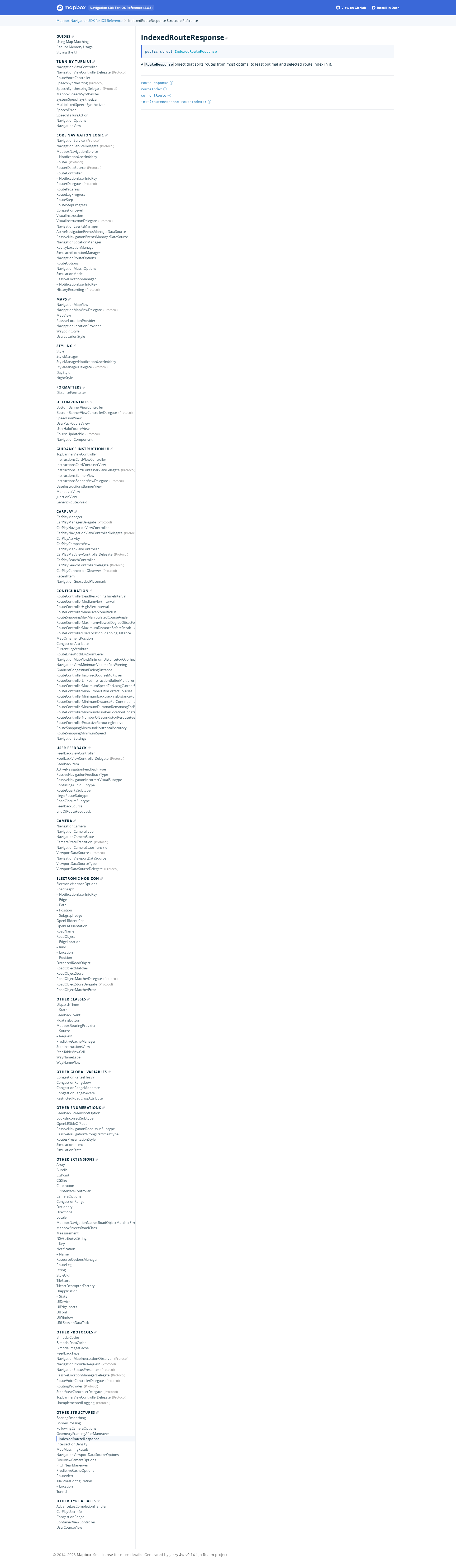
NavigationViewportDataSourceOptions (87, 1454)
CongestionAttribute (72, 643)
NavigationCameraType (74, 831)
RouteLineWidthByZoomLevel (79, 654)
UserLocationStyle (70, 336)
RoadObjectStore (69, 973)
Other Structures (75, 1412)
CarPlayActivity (68, 538)
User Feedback (71, 747)
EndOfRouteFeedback (73, 811)
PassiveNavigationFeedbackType (82, 774)
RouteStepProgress (71, 205)
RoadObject (65, 936)
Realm (208, 1554)
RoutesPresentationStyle (76, 1139)
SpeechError (66, 109)
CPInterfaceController (73, 1191)
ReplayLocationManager (75, 247)
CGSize (61, 1180)
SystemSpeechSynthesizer (77, 99)
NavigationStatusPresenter (77, 1369)
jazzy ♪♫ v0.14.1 (183, 1554)
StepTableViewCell (70, 1051)
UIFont (61, 1312)
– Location (64, 952)
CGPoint (62, 1175)
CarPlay (64, 511)
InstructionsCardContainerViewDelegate (88, 470)
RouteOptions (67, 263)
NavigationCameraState (75, 836)
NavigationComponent (74, 439)
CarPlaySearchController (75, 559)
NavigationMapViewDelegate (79, 309)
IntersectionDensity (71, 1444)
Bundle (62, 1169)
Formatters (69, 387)
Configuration (72, 590)
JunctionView (66, 496)
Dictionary (64, 1206)
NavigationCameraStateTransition (83, 847)
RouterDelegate (68, 183)
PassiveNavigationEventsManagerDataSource (92, 236)
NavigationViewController (76, 67)
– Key (60, 1243)
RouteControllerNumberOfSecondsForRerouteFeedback (95, 717)
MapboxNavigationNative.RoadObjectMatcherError (95, 1222)
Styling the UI (66, 52)
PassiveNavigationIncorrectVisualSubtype (89, 779)
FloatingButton (68, 1020)
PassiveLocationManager (76, 279)
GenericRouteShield (71, 502)
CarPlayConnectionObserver (78, 570)
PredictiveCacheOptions (75, 1470)
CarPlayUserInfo (69, 1511)
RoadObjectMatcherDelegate (79, 978)
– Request (64, 1036)
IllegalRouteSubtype (72, 795)
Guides (63, 36)
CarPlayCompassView (73, 543)
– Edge (61, 899)
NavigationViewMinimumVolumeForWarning (91, 664)
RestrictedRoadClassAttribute (79, 1098)
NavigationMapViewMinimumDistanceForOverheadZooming (95, 659)
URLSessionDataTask (72, 1322)
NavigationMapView (72, 304)
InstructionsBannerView (75, 475)
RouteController (69, 173)
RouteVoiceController (73, 77)
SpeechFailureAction (72, 115)
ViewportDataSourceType (76, 863)
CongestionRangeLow (73, 1082)
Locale (61, 1217)
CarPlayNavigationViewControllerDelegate (89, 533)
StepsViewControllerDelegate (79, 1391)
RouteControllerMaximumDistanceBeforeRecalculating (95, 627)
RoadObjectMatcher (72, 968)
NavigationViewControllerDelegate (83, 72)
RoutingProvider (69, 1386)
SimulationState (69, 1149)
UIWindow (64, 1317)
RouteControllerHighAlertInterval (82, 606)
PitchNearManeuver (72, 1465)
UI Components (72, 402)
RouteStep (64, 199)
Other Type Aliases (76, 1501)
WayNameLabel (68, 1057)
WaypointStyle (67, 331)
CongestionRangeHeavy (75, 1077)
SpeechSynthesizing (72, 83)
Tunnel (61, 1491)
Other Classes (71, 999)
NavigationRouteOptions (76, 258)
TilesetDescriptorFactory (75, 1285)
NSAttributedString (71, 1238)
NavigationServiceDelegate (77, 146)
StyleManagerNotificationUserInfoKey (86, 361)
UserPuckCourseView (73, 423)
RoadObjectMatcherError (76, 989)
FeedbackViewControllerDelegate (82, 758)
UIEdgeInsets (66, 1306)
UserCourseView (69, 1527)
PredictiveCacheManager (76, 1041)
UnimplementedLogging (75, 1402)
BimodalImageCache (72, 1348)
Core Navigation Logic (80, 135)
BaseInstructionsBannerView (79, 486)
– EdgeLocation (68, 941)
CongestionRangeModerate (78, 1087)
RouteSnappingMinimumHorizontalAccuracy (91, 727)
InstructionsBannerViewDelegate (82, 480)
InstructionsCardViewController (81, 459)
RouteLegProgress (70, 194)
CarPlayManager (69, 516)
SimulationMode (69, 273)
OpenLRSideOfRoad (72, 1123)
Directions (64, 1212)
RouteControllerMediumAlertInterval (85, 601)
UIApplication (67, 1291)
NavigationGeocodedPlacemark (81, 581)
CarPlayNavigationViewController (82, 527)
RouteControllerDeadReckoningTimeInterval (91, 596)
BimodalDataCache (71, 1342)
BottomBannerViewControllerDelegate (86, 412)
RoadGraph (65, 889)
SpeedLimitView (69, 418)
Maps (61, 299)
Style (60, 351)
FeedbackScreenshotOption (78, 1113)
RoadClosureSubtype (73, 800)
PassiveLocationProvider (75, 320)
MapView (63, 315)
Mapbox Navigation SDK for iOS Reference (89, 20)
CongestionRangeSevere (75, 1093)
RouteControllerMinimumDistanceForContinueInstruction (95, 701)
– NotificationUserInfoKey (76, 156)
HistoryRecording (70, 289)
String (61, 1270)
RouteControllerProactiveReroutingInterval (90, 722)
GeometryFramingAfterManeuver (82, 1433)
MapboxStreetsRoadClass (76, 1227)
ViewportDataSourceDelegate (79, 868)
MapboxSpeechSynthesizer (77, 94)
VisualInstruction (69, 215)
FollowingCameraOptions (76, 1428)
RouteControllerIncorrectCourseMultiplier (89, 675)
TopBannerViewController (76, 454)
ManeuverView (68, 491)
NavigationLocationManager (78, 242)
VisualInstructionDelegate (76, 220)
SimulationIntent (69, 1144)
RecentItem (65, 576)
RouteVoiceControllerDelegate (80, 1380)
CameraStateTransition (74, 842)
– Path (61, 904)
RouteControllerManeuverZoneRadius (86, 612)
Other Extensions (75, 1159)
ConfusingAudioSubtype (75, 785)
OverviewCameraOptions (76, 1460)
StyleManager (67, 356)
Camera (64, 820)
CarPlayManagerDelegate (76, 522)
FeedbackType (67, 1353)
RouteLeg (64, 1264)
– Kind (61, 947)
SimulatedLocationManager (78, 252)
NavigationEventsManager (77, 226)
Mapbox (84, 1554)
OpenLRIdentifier (70, 920)
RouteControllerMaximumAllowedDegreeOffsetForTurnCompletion (95, 622)
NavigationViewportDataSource (81, 858)
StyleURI (63, 1275)
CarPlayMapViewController (77, 549)
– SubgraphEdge (69, 915)
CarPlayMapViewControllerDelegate (84, 554)
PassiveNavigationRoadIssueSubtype (85, 1128)
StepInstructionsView (73, 1046)
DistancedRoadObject (73, 962)
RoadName (65, 931)
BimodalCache (67, 1337)
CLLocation (65, 1185)
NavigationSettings (71, 738)
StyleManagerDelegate (74, 367)
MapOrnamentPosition (74, 638)
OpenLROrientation (71, 926)
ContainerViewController (75, 1522)
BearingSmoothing (71, 1417)
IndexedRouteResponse (79, 1438)
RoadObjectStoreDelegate (76, 984)
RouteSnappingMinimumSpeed (81, 733)
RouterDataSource (71, 167)
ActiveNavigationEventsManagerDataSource (91, 231)
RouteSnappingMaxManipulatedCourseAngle (91, 617)
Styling (64, 346)
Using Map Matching (72, 41)
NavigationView (68, 125)
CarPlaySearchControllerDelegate (82, 565)
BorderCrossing (68, 1423)
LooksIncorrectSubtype (74, 1118)
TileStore (63, 1280)
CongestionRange (70, 1201)
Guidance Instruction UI (83, 449)
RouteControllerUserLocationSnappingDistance (93, 633)
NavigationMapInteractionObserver (84, 1358)
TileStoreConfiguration (74, 1481)
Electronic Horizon (77, 878)
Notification (65, 1249)
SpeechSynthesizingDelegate (78, 88)
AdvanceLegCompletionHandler (81, 1506)
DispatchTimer (67, 1004)
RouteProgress (68, 189)
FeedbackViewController (75, 753)
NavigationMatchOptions (76, 268)
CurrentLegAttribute (72, 648)
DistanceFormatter (71, 392)
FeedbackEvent (68, 1015)
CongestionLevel (69, 210)
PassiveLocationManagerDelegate (83, 1375)
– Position (64, 910)
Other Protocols (74, 1332)
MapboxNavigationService (77, 151)
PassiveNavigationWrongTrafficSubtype (87, 1134)
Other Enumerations (78, 1107)
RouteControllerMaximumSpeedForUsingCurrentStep (95, 685)
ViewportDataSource (72, 852)
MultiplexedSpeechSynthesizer (80, 104)
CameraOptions (68, 1196)
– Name (62, 1254)
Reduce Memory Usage (74, 47)
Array (60, 1164)
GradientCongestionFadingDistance (84, 670)
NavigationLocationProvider (78, 325)
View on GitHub (353, 8)
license (107, 1554)
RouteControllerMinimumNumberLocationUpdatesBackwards (95, 712)
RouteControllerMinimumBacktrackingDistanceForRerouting (95, 696)
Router (61, 162)
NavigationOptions (71, 120)
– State (61, 1009)
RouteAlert (64, 1475)
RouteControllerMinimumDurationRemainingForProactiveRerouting (95, 706)
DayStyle (63, 372)
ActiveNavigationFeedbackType (81, 769)
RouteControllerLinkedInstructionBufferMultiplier (95, 680)
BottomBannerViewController (79, 407)
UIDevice (63, 1301)
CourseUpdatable (70, 433)
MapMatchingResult (72, 1449)
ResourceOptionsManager (77, 1259)
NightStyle (64, 377)
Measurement (67, 1233)
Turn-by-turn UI (73, 61)
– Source (63, 1030)
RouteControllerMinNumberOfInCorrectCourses (94, 691)
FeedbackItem (67, 764)
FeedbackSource (69, 806)
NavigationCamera (71, 826)
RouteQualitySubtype (73, 790)
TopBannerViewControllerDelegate (83, 1397)
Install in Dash (388, 8)
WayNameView (68, 1062)
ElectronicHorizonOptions (76, 883)
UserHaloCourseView (72, 428)
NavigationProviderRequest (78, 1364)
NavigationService (70, 140)
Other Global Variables (81, 1072)
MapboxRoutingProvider (76, 1025)
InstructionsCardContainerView (81, 464)
